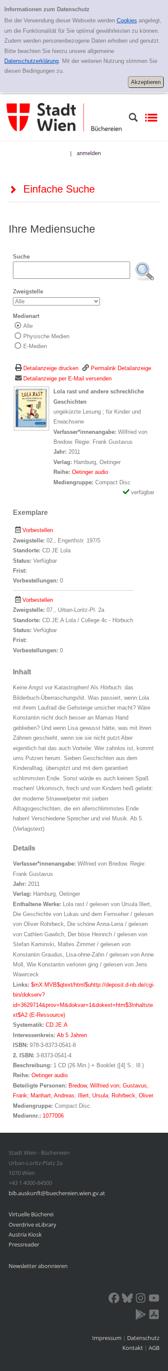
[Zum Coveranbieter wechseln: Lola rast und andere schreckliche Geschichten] (31, 408)
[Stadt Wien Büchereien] (64, 117)
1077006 (53, 1115)
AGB (154, 1348)
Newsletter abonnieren (38, 1266)
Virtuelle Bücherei (31, 1214)
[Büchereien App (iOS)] (154, 1316)
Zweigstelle (28, 291)
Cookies (127, 20)
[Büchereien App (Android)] (140, 1316)
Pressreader (24, 1244)
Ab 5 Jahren (72, 1035)
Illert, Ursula (93, 1095)
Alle (28, 326)
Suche (21, 256)
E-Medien (35, 346)
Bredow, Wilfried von (93, 1085)
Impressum (107, 1338)
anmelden (89, 153)
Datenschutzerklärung (31, 61)
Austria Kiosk (25, 1234)
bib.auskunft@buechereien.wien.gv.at (57, 1193)
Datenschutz (143, 1338)
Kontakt (132, 1348)
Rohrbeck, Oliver (132, 1095)
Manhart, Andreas (53, 1095)
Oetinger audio (90, 472)
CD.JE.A (57, 1025)
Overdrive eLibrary (32, 1224)
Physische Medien (46, 336)
